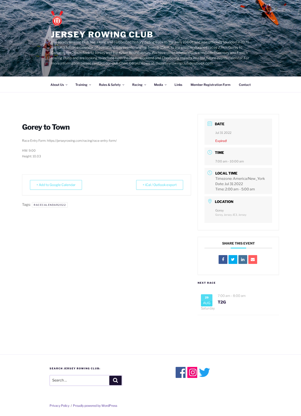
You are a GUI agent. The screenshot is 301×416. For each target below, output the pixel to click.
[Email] (252, 259)
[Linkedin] (242, 259)
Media (158, 85)
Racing (137, 85)
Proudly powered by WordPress (95, 405)
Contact (245, 85)
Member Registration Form (210, 85)
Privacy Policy (59, 405)
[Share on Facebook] (223, 259)
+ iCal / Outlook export (160, 185)
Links (178, 85)
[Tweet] (233, 259)
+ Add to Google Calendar (56, 185)
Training (81, 85)
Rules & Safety (110, 85)
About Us (57, 85)
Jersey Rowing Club (102, 34)
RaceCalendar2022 (50, 204)
